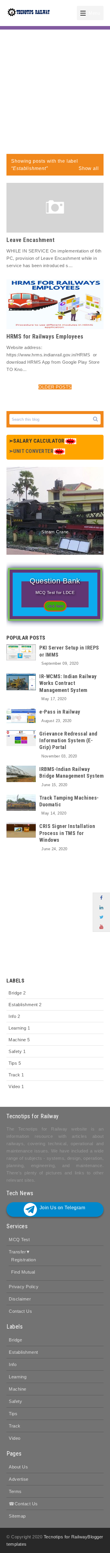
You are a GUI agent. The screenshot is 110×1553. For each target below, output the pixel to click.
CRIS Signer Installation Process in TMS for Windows (67, 833)
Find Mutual (23, 1271)
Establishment (25, 1004)
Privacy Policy (23, 1286)
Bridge (17, 992)
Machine (19, 1039)
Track (16, 1074)
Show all (89, 168)
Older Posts (55, 386)
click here (55, 606)
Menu (94, 13)
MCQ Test (19, 1239)
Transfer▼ (20, 1251)
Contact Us (20, 1311)
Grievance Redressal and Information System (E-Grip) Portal (68, 740)
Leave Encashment (30, 239)
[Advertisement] (55, 90)
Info (14, 1016)
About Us (18, 1466)
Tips (15, 1063)
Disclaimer (20, 1298)
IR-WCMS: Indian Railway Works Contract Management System (68, 683)
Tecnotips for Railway (66, 1536)
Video (16, 1086)
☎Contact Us (23, 1503)
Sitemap (17, 1516)
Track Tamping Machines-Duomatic (69, 801)
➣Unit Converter (31, 451)
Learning (19, 1027)
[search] (95, 419)
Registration (23, 1259)
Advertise (18, 1479)
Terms (15, 1491)
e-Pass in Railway (59, 712)
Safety (17, 1051)
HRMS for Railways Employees (45, 336)
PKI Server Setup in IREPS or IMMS (69, 651)
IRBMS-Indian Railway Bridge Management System (71, 772)
